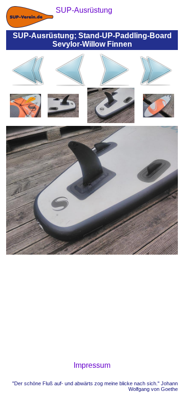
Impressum (92, 365)
